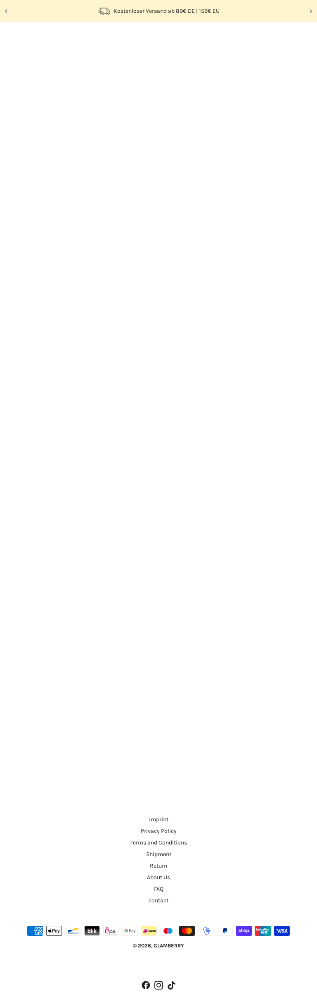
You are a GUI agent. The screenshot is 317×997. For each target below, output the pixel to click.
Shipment (158, 854)
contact (158, 900)
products (61, 57)
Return (158, 865)
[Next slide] (310, 11)
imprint (158, 819)
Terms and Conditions (158, 842)
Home (28, 57)
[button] (201, 134)
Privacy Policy (159, 831)
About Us (158, 877)
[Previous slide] (6, 11)
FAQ (158, 888)
